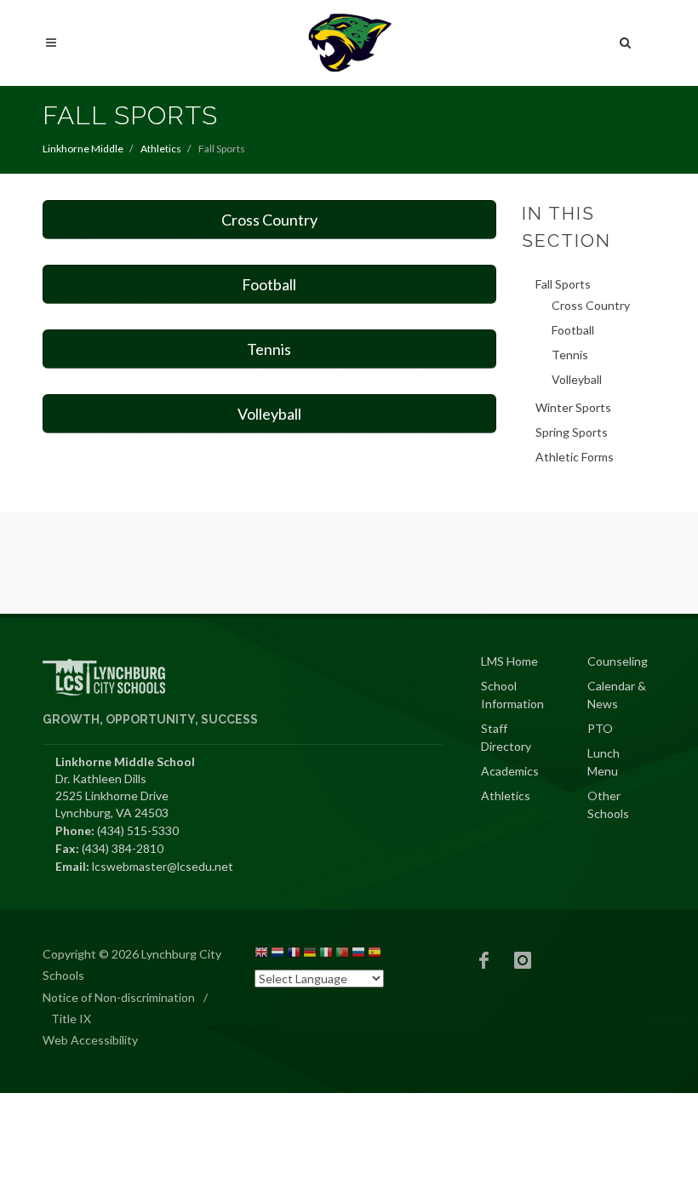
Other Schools (608, 804)
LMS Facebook (484, 960)
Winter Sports (573, 407)
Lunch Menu (603, 762)
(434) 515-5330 (138, 830)
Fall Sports (563, 284)
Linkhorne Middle (83, 148)
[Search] (626, 40)
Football (269, 284)
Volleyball (269, 413)
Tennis (269, 349)
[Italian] (326, 955)
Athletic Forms (574, 456)
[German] (310, 955)
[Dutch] (277, 955)
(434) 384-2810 (122, 848)
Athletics (160, 148)
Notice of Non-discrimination (119, 997)
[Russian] (358, 955)
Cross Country (269, 219)
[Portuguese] (342, 955)
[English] (261, 955)
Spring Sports (571, 432)
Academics (510, 771)
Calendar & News (616, 694)
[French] (293, 955)
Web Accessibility (90, 1040)
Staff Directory (506, 737)
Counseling (617, 661)
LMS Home (509, 661)
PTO (600, 728)
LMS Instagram (523, 960)
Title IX (71, 1018)
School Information (512, 694)
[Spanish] (374, 955)
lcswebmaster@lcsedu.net (162, 866)
